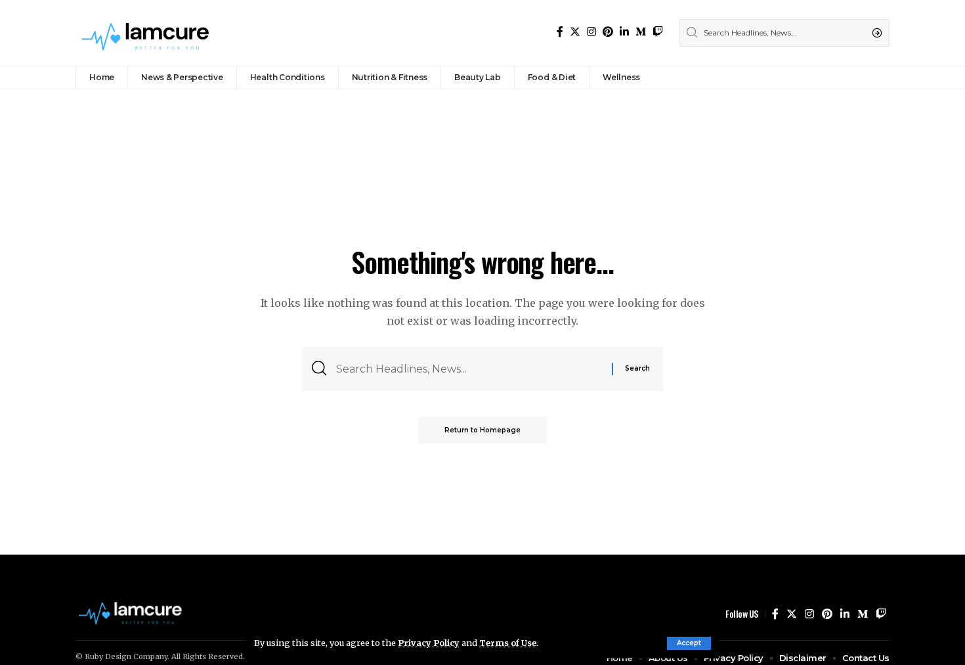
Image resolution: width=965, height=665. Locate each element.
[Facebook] (560, 32)
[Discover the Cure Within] (147, 33)
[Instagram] (591, 32)
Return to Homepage (482, 430)
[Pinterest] (607, 32)
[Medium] (640, 32)
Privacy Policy (429, 642)
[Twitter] (575, 32)
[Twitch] (657, 32)
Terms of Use (507, 642)
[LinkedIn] (624, 32)
